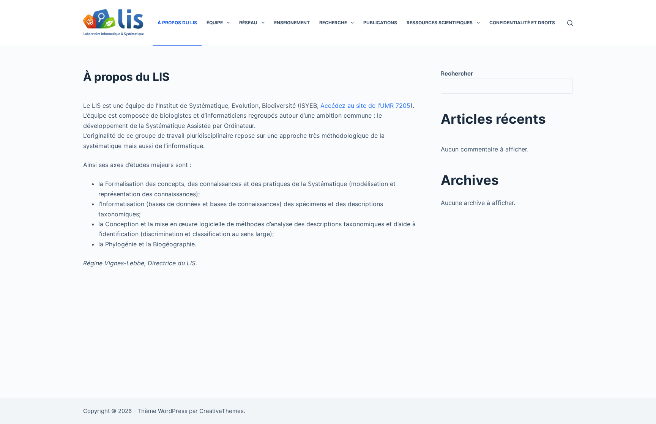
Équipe (215, 22)
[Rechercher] (570, 23)
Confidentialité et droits (522, 22)
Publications (380, 22)
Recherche (333, 22)
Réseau (248, 22)
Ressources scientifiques (440, 22)
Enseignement (292, 22)
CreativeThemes (221, 411)
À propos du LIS (177, 22)
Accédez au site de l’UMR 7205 (365, 105)
